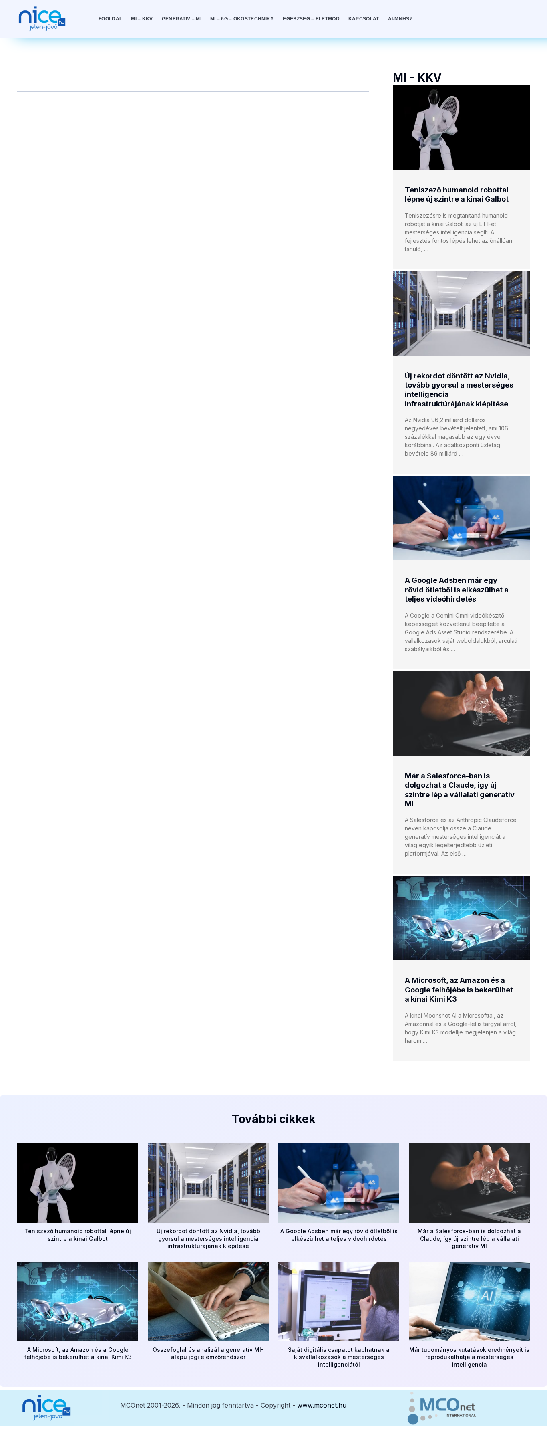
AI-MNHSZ (400, 19)
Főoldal (110, 19)
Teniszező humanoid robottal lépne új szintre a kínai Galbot (77, 1235)
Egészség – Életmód (311, 19)
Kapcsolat (363, 19)
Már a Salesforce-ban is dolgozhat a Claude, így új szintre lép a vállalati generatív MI (469, 1238)
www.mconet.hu (321, 1405)
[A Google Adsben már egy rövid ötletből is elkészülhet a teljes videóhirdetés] (461, 518)
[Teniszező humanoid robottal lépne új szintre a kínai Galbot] (461, 127)
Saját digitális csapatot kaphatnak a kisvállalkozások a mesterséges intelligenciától (339, 1356)
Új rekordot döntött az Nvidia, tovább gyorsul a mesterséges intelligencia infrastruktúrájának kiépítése (208, 1238)
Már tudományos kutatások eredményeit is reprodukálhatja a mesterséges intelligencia (469, 1356)
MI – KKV (142, 19)
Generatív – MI (181, 19)
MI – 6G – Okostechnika (242, 19)
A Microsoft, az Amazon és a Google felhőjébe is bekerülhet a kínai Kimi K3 (459, 989)
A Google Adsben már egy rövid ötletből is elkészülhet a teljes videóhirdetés (457, 589)
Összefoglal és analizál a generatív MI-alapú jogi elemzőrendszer (208, 1353)
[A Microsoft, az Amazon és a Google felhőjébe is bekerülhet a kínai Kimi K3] (461, 918)
